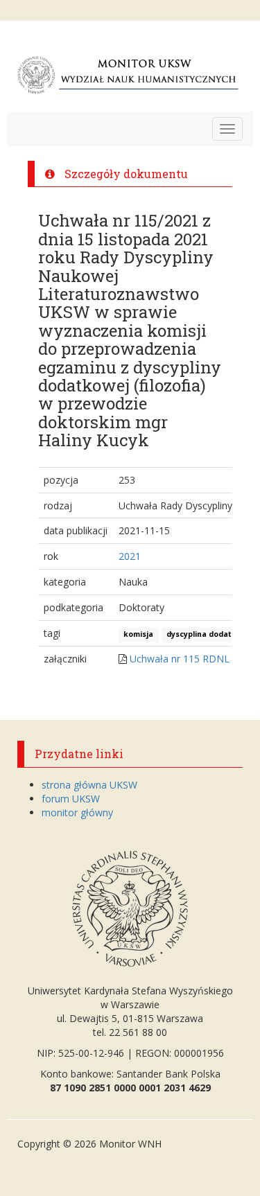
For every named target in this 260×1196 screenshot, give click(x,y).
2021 (130, 556)
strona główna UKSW (89, 784)
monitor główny (77, 812)
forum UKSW (71, 798)
